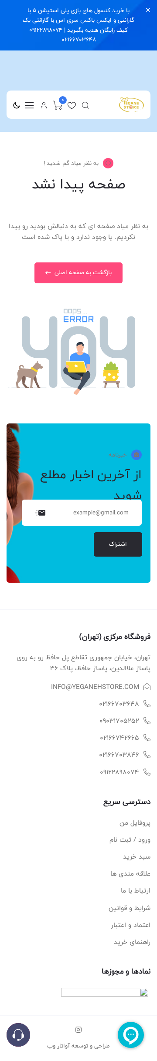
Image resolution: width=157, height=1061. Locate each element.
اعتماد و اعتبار (130, 925)
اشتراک (118, 544)
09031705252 (119, 721)
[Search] (85, 105)
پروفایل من (134, 823)
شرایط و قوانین (129, 908)
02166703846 (119, 755)
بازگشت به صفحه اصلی (82, 272)
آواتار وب (58, 1046)
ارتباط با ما (135, 890)
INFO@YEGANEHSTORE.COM (95, 687)
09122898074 (119, 772)
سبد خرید (136, 857)
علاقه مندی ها (130, 874)
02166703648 (119, 704)
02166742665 (119, 738)
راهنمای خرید (132, 942)
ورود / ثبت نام (129, 840)
